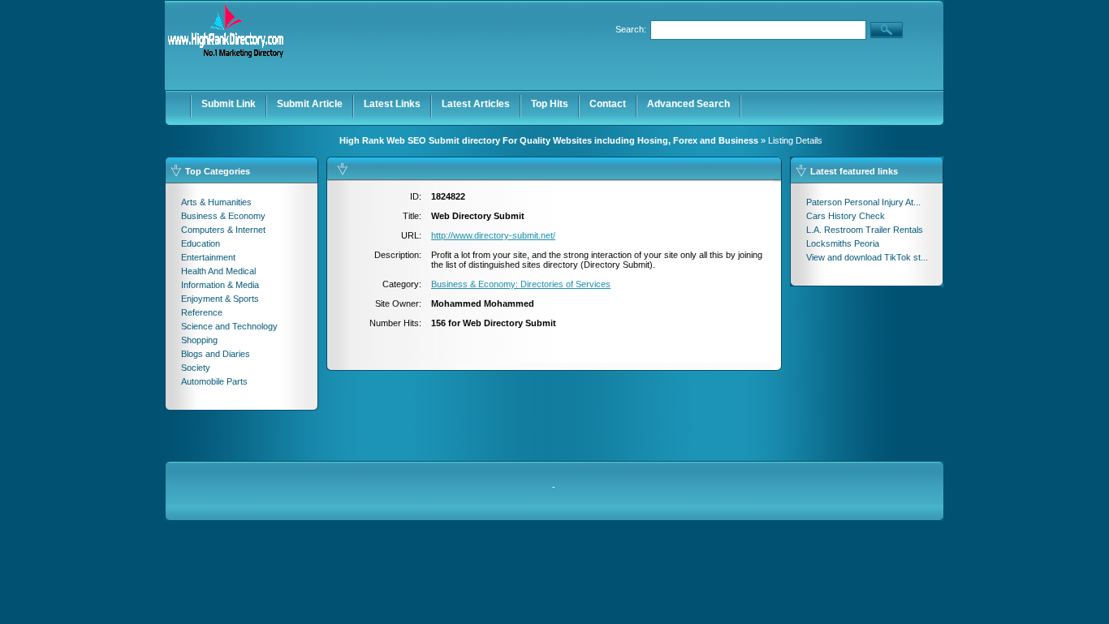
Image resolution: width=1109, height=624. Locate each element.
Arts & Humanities (216, 202)
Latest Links (392, 104)
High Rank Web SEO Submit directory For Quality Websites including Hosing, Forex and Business (548, 140)
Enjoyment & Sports (220, 298)
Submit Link (228, 104)
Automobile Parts (214, 381)
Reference (201, 312)
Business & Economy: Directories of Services (521, 284)
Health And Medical (218, 271)
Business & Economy (223, 216)
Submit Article (310, 104)
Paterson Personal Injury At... (863, 202)
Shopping (199, 340)
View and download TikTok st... (867, 257)
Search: (630, 29)
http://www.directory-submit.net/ (493, 235)
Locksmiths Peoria (842, 243)
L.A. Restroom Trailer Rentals (864, 230)
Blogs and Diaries (215, 354)
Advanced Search (688, 104)
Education (200, 243)
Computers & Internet (223, 230)
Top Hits (549, 104)
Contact (607, 104)
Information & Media (220, 285)
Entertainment (208, 257)
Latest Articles (476, 104)
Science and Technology (229, 326)
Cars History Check (845, 216)
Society (195, 367)
